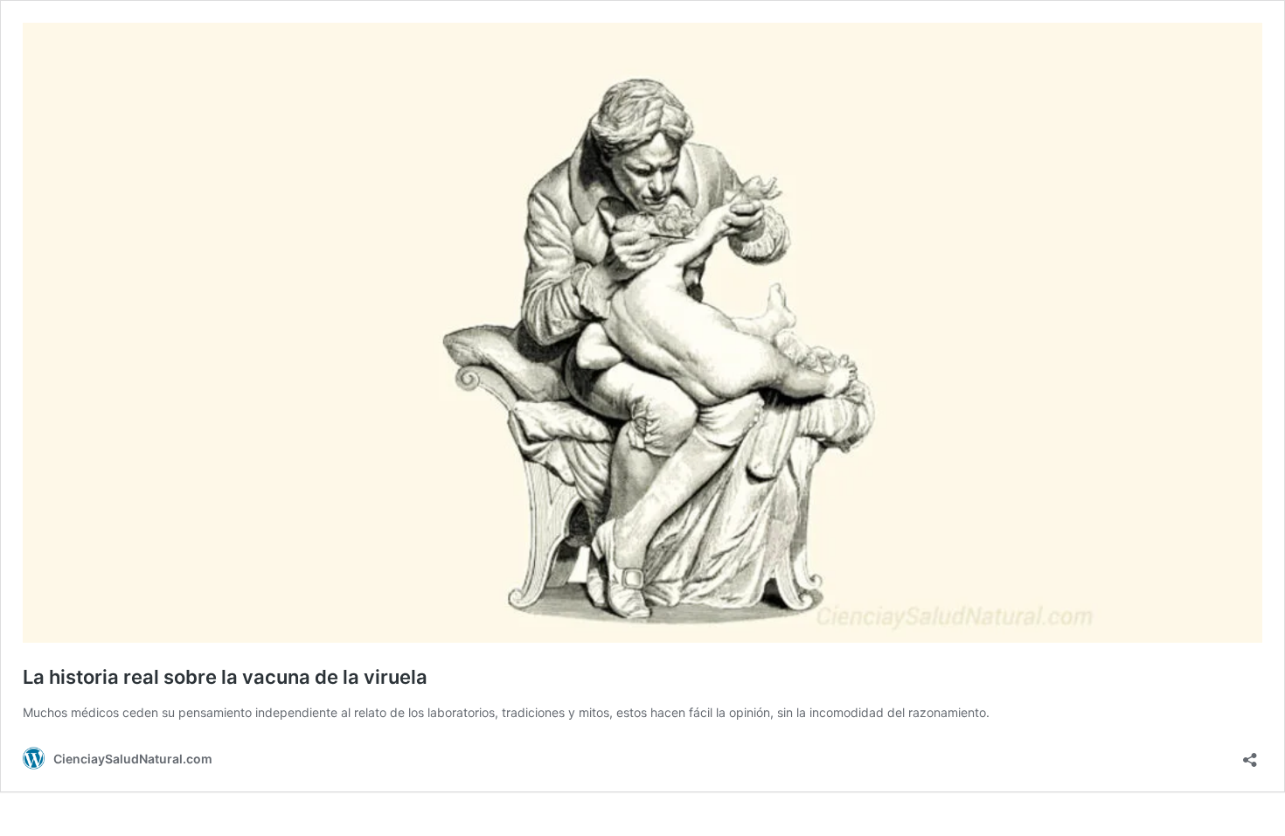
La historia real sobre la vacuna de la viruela (225, 676)
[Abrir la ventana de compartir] (1250, 754)
